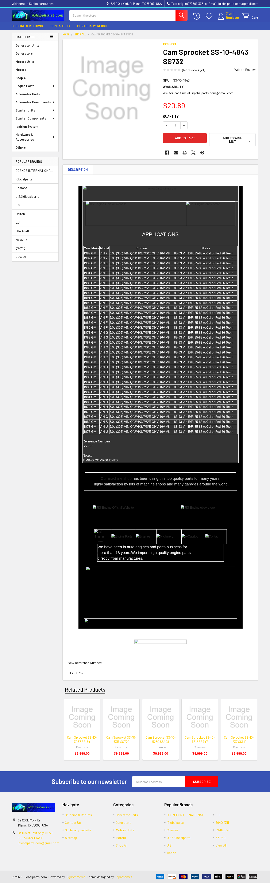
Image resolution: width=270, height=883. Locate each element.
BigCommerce (75, 877)
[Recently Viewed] (197, 16)
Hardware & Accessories (25, 137)
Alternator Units (28, 94)
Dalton (20, 214)
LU (18, 222)
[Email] (176, 152)
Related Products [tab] (85, 689)
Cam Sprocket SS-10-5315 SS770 (121, 739)
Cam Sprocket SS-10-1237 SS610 (239, 739)
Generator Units (27, 45)
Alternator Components (33, 102)
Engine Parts (25, 86)
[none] (111, 88)
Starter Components (31, 118)
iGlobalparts (24, 179)
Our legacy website (93, 26)
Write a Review (245, 69)
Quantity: (171, 116)
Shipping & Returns (27, 26)
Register (232, 17)
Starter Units (25, 110)
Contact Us (60, 26)
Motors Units (25, 61)
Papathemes (123, 877)
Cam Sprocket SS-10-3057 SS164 (82, 739)
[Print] (184, 152)
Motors (21, 69)
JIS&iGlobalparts (27, 196)
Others (21, 147)
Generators (24, 53)
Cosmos (21, 188)
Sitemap (71, 838)
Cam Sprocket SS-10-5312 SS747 (200, 739)
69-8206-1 (23, 240)
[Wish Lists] (210, 16)
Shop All (21, 78)
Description (78, 169)
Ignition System (27, 126)
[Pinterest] (202, 152)
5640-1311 (22, 231)
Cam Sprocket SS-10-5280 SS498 (161, 739)
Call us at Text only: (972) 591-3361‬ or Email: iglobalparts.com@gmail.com (38, 838)
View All (21, 257)
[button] (232, 139)
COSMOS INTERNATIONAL (34, 170)
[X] (193, 152)
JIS (18, 205)
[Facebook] (167, 152)
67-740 (21, 248)
